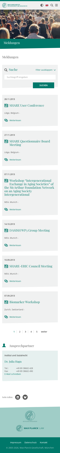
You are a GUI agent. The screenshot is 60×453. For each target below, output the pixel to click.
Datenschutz (30, 442)
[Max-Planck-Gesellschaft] (30, 416)
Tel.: (7, 368)
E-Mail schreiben (13, 374)
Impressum (15, 442)
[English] (46, 5)
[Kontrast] (41, 5)
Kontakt (43, 442)
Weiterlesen (15, 120)
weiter (44, 331)
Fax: (6, 371)
